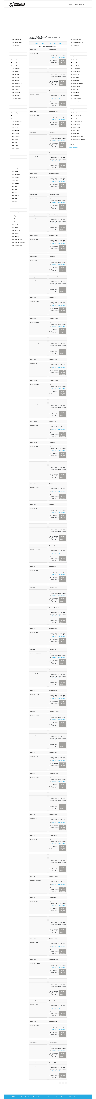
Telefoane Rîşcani (15, 110)
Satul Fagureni (15, 148)
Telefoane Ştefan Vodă (16, 121)
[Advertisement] (48, 18)
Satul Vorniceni (15, 221)
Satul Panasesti (15, 183)
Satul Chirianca (15, 133)
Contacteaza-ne (80, 1096)
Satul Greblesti (15, 160)
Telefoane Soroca (15, 118)
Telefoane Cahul (15, 48)
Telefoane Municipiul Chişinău (18, 242)
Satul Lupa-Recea (16, 168)
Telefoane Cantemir (15, 54)
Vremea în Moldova (73, 147)
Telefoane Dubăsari (15, 71)
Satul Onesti (15, 180)
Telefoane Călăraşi (15, 51)
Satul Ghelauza (15, 154)
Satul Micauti (15, 171)
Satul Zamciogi (15, 224)
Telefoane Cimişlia (15, 60)
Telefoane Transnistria (16, 245)
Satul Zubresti (15, 227)
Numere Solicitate (79, 4)
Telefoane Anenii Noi (16, 39)
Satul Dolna (14, 142)
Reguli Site (72, 1096)
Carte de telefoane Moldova (53, 1096)
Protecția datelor (65, 1096)
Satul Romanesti (15, 195)
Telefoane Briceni (15, 45)
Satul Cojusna (15, 139)
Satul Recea (14, 192)
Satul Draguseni (15, 145)
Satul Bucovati (15, 127)
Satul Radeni (15, 186)
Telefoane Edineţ (15, 74)
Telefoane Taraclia (15, 230)
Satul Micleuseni (16, 174)
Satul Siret (14, 207)
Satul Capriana (15, 130)
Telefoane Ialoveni (15, 92)
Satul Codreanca (16, 136)
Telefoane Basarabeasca (16, 42)
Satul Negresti (15, 177)
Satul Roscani (15, 198)
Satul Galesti (15, 151)
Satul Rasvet (15, 189)
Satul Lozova (15, 165)
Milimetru (37, 1096)
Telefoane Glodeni (15, 86)
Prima (70, 4)
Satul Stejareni (15, 210)
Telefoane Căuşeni (15, 57)
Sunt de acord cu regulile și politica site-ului (54, 62)
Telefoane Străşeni (15, 124)
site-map (43, 1096)
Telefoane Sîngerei (15, 113)
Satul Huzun (15, 162)
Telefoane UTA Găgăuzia (16, 83)
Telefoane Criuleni (15, 62)
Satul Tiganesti (15, 215)
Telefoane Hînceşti (15, 89)
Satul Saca (14, 201)
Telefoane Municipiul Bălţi (17, 239)
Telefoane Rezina (15, 107)
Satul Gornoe (15, 157)
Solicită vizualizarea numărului (62, 62)
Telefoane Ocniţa (15, 101)
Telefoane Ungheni (15, 236)
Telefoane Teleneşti (15, 233)
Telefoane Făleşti (15, 77)
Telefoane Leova (15, 95)
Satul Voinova (15, 218)
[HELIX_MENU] (86, 4)
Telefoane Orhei (15, 104)
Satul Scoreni (15, 204)
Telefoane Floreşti (15, 80)
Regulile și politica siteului (58, 57)
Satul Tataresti (15, 213)
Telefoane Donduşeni (16, 65)
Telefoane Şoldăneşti (16, 115)
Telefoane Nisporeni (16, 98)
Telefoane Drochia (15, 68)
